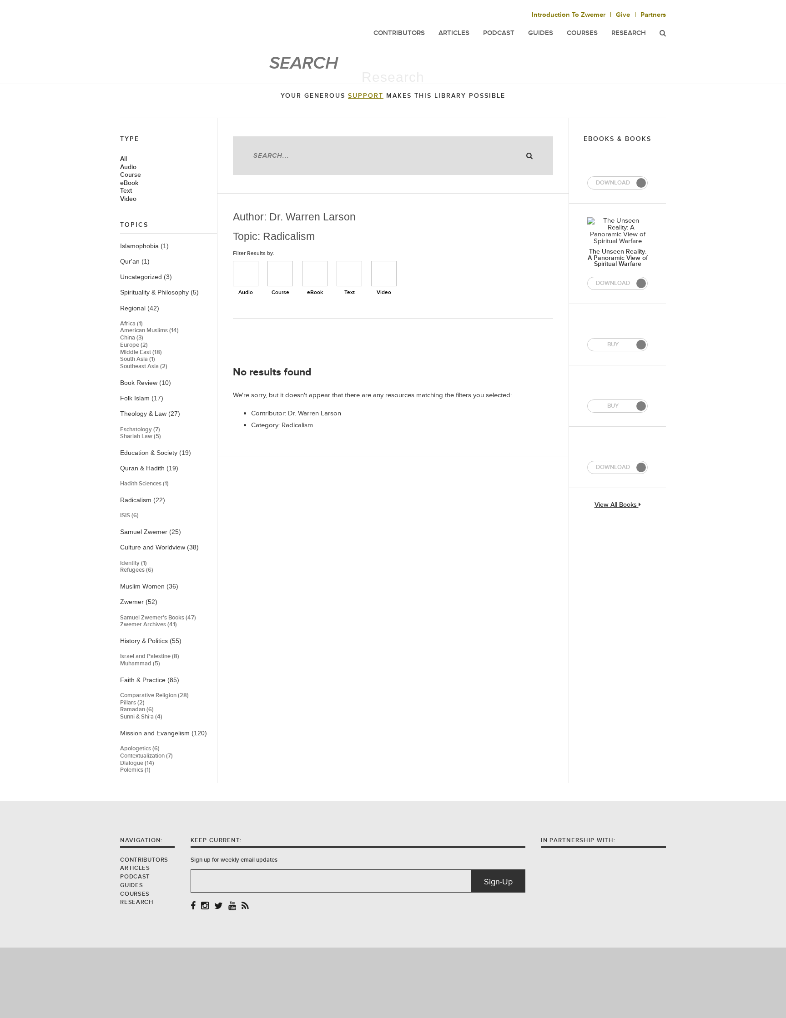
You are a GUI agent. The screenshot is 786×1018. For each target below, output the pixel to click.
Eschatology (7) (140, 429)
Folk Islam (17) (141, 398)
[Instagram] (205, 906)
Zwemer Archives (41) (148, 624)
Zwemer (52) (138, 602)
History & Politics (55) (150, 641)
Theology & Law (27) (150, 413)
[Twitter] (218, 906)
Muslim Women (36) (149, 586)
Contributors (144, 859)
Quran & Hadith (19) (149, 468)
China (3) (131, 337)
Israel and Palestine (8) (149, 656)
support (365, 96)
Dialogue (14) (137, 763)
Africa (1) (131, 323)
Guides (131, 885)
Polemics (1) (135, 770)
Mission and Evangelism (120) (163, 733)
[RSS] (245, 906)
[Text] (349, 273)
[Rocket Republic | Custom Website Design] (393, 982)
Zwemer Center (192, 26)
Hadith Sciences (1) (144, 483)
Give (623, 14)
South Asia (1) (137, 359)
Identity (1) (133, 563)
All (123, 159)
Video (128, 199)
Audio (128, 167)
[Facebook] (193, 906)
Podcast (135, 876)
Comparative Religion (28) (154, 695)
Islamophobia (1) (144, 246)
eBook (129, 183)
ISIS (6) (129, 515)
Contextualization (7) (146, 756)
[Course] (280, 273)
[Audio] (245, 273)
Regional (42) (139, 308)
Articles (135, 868)
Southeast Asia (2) (143, 366)
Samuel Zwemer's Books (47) (158, 617)
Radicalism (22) (142, 500)
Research (628, 33)
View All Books (617, 505)
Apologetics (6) (140, 748)
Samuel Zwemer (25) (150, 532)
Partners (653, 14)
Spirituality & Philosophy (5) (159, 292)
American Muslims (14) (149, 330)
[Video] (384, 273)
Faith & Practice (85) (149, 680)
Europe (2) (134, 345)
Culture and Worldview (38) (159, 547)
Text (126, 191)
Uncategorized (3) (146, 277)
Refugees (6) (136, 570)
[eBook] (315, 273)
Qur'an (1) (135, 261)
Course (130, 175)
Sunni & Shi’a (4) (141, 717)
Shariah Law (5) (140, 436)
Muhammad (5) (140, 663)
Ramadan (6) (137, 709)
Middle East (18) (141, 352)
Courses (582, 33)
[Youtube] (232, 906)
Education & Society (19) (155, 452)
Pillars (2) (132, 702)
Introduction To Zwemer (568, 14)
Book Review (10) (145, 382)
